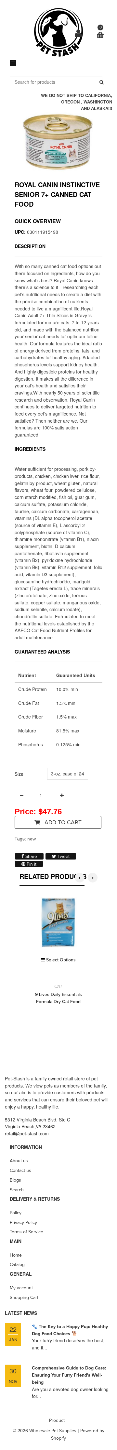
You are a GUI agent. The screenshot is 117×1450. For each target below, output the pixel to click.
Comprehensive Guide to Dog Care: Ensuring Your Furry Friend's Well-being (69, 1375)
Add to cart (62, 822)
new (31, 839)
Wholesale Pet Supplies (52, 1431)
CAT (58, 986)
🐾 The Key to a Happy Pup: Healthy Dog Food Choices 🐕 (70, 1330)
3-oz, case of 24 (67, 773)
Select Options (60, 960)
